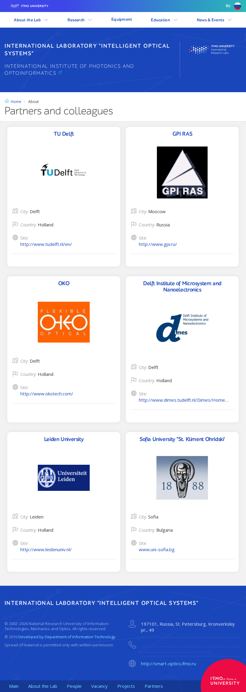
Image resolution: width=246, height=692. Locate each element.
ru (228, 5)
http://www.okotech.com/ (46, 394)
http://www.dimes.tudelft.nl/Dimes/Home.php (184, 400)
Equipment (121, 19)
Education (161, 20)
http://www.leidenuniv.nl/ (46, 549)
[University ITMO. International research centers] (215, 50)
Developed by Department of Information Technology (67, 636)
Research (77, 20)
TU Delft (64, 134)
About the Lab (28, 20)
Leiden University (64, 439)
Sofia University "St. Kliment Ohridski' (182, 439)
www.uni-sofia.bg (157, 549)
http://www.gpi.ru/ (158, 244)
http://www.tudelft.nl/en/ (46, 244)
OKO (64, 283)
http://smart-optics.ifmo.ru (168, 663)
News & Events (211, 20)
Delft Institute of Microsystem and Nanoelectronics (182, 287)
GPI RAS (182, 134)
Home (16, 101)
